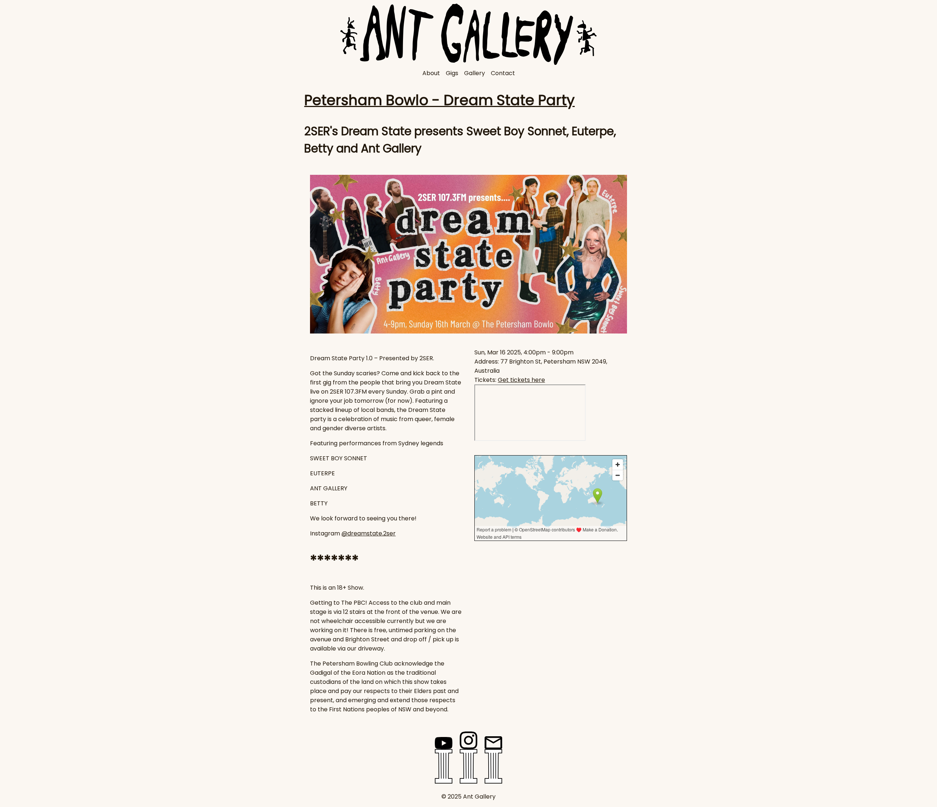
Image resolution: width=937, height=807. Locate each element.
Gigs (452, 73)
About (431, 73)
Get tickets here (521, 380)
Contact (503, 73)
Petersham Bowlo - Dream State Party (439, 100)
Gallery (474, 73)
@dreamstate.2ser (368, 533)
